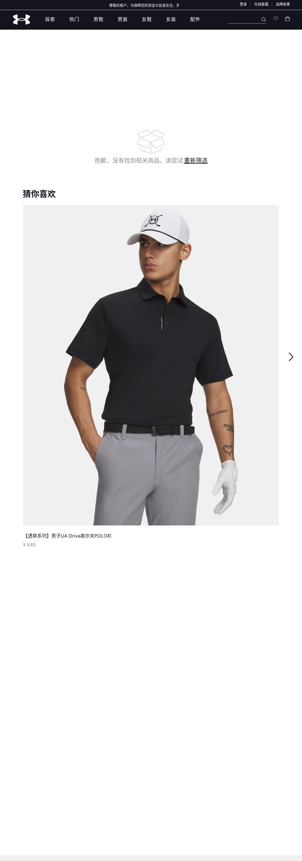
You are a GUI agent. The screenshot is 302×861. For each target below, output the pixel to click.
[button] (243, 4)
